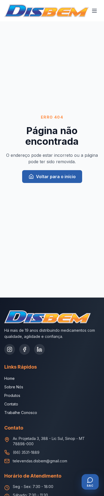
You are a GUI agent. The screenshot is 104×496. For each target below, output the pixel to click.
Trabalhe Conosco (20, 412)
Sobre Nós (13, 387)
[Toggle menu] (94, 10)
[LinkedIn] (39, 349)
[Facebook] (24, 349)
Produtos (12, 395)
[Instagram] (9, 349)
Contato (11, 404)
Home (9, 378)
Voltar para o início (56, 176)
